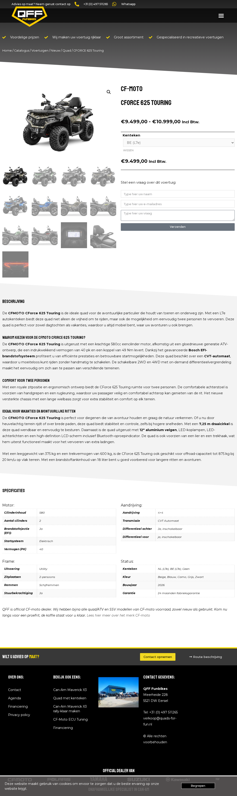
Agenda (14, 698)
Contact (14, 690)
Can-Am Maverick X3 (70, 690)
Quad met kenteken (69, 698)
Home (7, 50)
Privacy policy (19, 715)
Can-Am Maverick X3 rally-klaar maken (70, 708)
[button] (221, 15)
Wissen (128, 150)
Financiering (18, 706)
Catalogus (21, 50)
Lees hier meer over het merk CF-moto (118, 615)
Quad (66, 50)
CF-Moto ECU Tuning (70, 719)
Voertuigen (39, 50)
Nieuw (55, 50)
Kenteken (131, 135)
